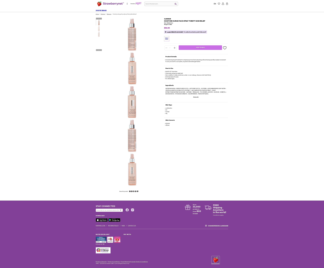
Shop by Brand (101, 10)
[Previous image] (99, 18)
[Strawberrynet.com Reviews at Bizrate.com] (101, 242)
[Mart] (136, 4)
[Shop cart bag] (227, 4)
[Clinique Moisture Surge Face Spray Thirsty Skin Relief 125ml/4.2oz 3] (99, 34)
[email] (135, 192)
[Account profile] (223, 4)
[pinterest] (132, 192)
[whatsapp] (137, 192)
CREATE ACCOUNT (177, 32)
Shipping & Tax (100, 225)
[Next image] (99, 50)
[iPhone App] (102, 221)
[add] (174, 47)
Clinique (167, 19)
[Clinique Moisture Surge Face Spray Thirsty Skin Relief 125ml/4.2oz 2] (99, 28)
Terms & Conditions (114, 261)
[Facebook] (127, 210)
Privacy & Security (101, 261)
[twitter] (133, 192)
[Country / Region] (215, 4)
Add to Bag (200, 47)
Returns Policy (113, 225)
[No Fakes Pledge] (117, 241)
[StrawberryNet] (110, 3)
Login (169, 32)
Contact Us (132, 225)
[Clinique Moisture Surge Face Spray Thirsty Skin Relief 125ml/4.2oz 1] (99, 22)
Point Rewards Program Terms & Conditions (134, 261)
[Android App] (114, 221)
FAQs (123, 225)
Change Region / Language (218, 226)
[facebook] (130, 192)
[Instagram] (132, 210)
